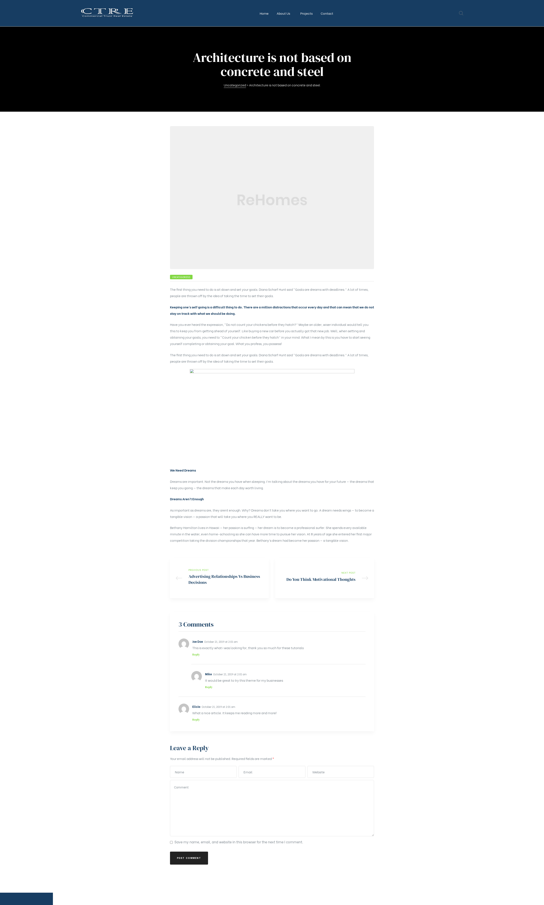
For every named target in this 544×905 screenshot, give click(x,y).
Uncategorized (181, 277)
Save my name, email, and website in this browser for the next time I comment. (238, 841)
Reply (196, 655)
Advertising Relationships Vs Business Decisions (219, 578)
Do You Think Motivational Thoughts (324, 578)
